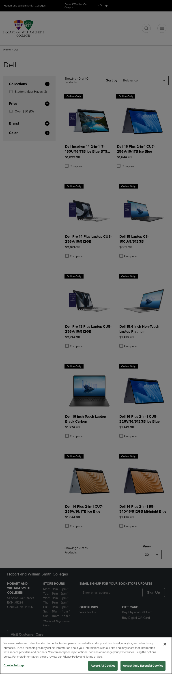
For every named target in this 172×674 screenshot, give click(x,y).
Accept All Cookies (103, 665)
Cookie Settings (14, 665)
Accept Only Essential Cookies (143, 665)
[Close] (165, 644)
